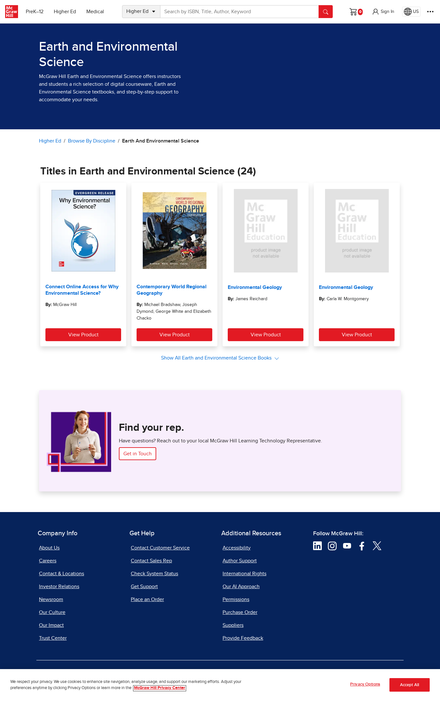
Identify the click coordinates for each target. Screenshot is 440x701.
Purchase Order (240, 612)
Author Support (240, 560)
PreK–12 (34, 11)
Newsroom (51, 599)
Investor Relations (59, 586)
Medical (95, 11)
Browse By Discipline (91, 140)
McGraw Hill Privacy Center (159, 688)
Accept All (409, 685)
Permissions (236, 599)
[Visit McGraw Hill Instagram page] (332, 545)
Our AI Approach (241, 586)
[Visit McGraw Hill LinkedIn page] (317, 545)
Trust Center (53, 638)
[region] (220, 685)
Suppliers (233, 625)
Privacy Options (365, 684)
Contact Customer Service (160, 547)
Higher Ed (65, 11)
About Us (49, 547)
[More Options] (430, 11)
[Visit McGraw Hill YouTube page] (347, 545)
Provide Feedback (243, 638)
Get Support (144, 586)
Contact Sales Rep (151, 560)
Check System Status (154, 573)
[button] (383, 11)
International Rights (244, 573)
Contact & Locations (61, 573)
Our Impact (51, 625)
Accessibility (237, 547)
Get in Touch (137, 453)
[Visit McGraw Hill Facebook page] (362, 545)
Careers (47, 560)
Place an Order (147, 599)
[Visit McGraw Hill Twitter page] (377, 545)
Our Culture (52, 612)
